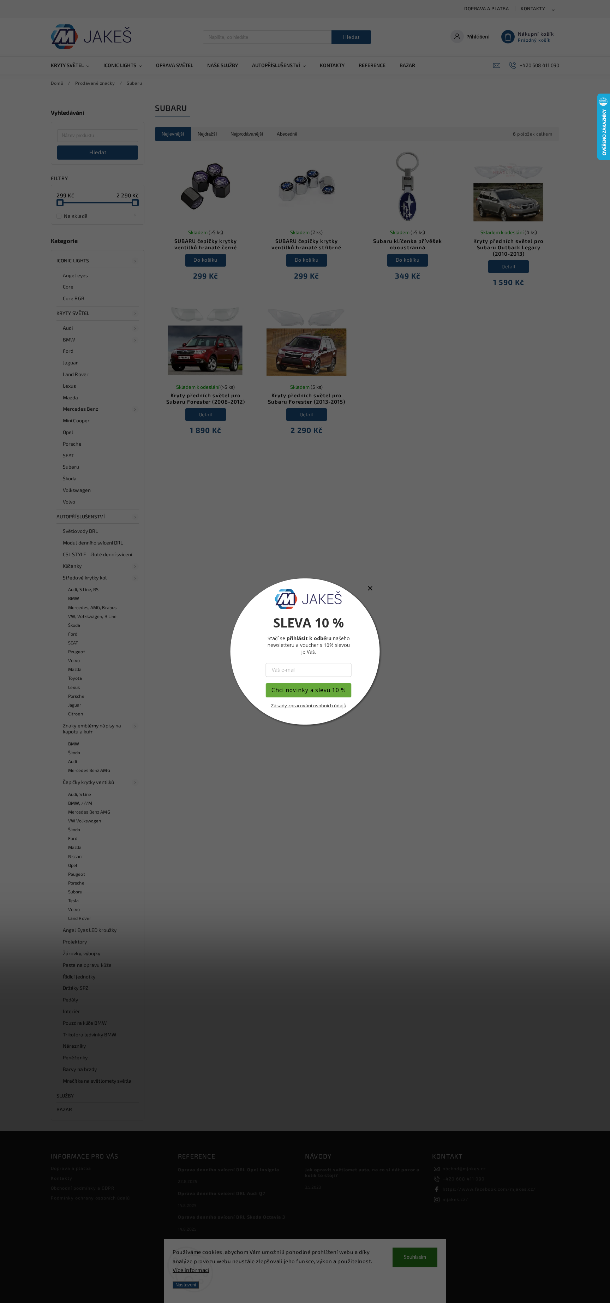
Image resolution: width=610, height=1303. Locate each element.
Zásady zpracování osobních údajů (308, 705)
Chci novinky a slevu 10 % (308, 690)
